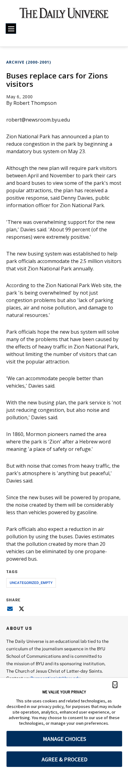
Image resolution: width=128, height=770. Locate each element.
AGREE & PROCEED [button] (64, 759)
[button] (115, 685)
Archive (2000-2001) (28, 62)
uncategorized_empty (31, 583)
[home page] (64, 15)
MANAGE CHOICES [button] (64, 738)
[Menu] (11, 28)
